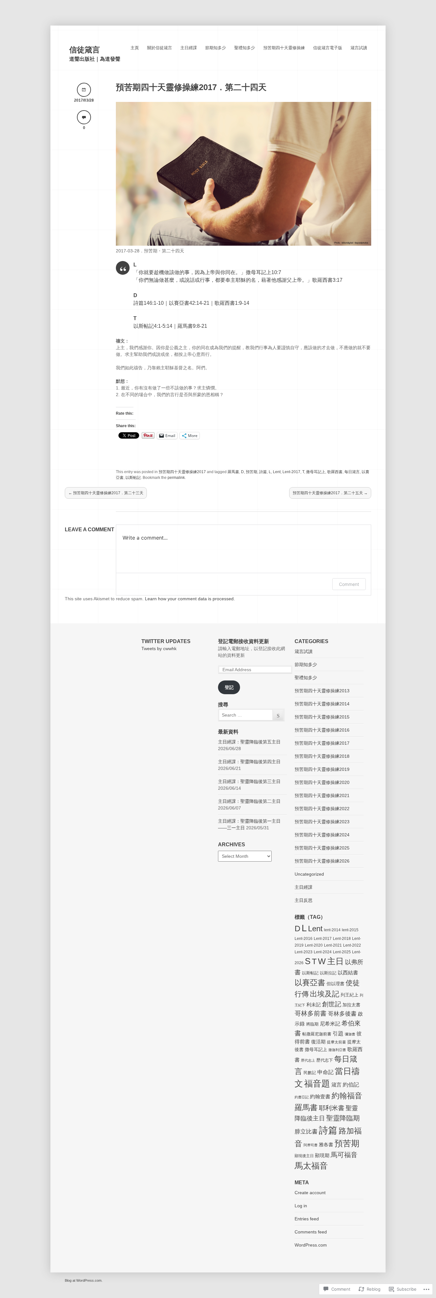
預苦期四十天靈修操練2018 (322, 756)
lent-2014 (332, 930)
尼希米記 (330, 1023)
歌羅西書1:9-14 (231, 303)
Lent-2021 (333, 945)
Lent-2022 (352, 945)
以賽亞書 (310, 982)
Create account (310, 1192)
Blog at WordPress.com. (83, 1280)
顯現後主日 (304, 1156)
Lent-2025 (342, 952)
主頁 (135, 47)
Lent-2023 (303, 952)
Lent (277, 472)
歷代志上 (308, 1060)
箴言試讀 (358, 47)
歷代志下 (324, 1060)
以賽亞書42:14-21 (189, 303)
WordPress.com (311, 1245)
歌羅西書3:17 (327, 280)
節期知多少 (215, 47)
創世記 (331, 1004)
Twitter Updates (166, 641)
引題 (338, 1034)
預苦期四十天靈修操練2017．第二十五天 (330, 493)
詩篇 (263, 472)
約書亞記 (302, 1097)
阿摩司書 (311, 1145)
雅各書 (326, 1144)
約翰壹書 (320, 1096)
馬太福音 (311, 1165)
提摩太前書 (336, 1042)
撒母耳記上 (315, 472)
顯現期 (322, 1155)
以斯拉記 (328, 973)
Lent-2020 (314, 945)
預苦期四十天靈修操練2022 (322, 808)
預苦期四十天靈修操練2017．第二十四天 (191, 87)
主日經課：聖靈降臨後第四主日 (249, 761)
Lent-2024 (323, 952)
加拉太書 (351, 1004)
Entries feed (307, 1218)
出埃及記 (324, 994)
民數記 (310, 1073)
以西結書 (348, 972)
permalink (176, 477)
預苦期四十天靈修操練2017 (182, 472)
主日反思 (303, 900)
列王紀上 (349, 994)
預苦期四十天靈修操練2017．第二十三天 (105, 493)
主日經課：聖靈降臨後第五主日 (249, 741)
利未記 (313, 1004)
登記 (229, 687)
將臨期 (312, 1024)
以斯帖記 (133, 477)
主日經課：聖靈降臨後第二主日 (249, 801)
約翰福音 (347, 1095)
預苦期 (251, 472)
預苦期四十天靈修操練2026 (322, 861)
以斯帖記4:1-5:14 (152, 326)
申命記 (325, 1072)
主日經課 (188, 47)
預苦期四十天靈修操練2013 (322, 690)
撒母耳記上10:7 (263, 272)
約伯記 (351, 1085)
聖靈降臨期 (343, 1118)
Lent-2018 (342, 938)
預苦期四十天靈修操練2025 (322, 847)
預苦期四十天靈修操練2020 (322, 782)
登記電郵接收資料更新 (243, 641)
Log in (301, 1205)
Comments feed (311, 1231)
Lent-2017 (291, 472)
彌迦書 (350, 1034)
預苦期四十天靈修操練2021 (322, 795)
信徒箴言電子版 (327, 47)
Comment (349, 584)
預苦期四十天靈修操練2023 (322, 821)
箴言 (336, 1084)
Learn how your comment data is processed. (190, 598)
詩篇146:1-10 (148, 303)
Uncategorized (309, 874)
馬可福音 (344, 1154)
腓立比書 (306, 1131)
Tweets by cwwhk (159, 648)
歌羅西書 (334, 472)
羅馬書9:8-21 (192, 326)
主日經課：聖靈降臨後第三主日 (249, 781)
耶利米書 (331, 1107)
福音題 (317, 1083)
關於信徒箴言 (159, 47)
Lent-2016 (303, 938)
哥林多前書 (311, 1013)
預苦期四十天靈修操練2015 (322, 716)
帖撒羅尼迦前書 (316, 1034)
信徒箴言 (84, 49)
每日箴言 (352, 472)
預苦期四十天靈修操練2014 (322, 703)
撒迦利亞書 (337, 1050)
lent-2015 (350, 930)
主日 (335, 961)
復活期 (318, 1041)
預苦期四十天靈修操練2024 (322, 834)
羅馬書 (233, 472)
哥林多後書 (342, 1013)
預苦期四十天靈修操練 (284, 47)
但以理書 (335, 983)
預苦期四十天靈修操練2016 (322, 730)
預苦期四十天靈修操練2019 (322, 769)
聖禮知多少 (244, 47)
